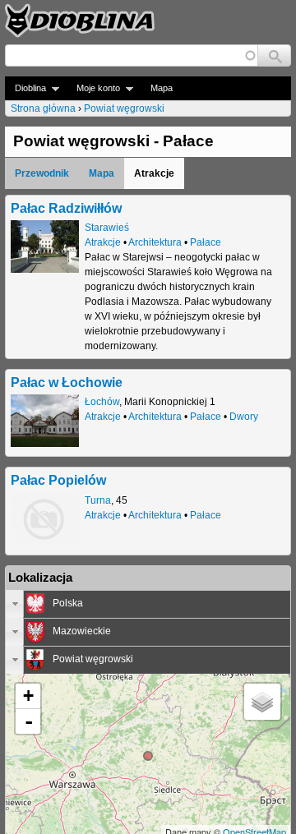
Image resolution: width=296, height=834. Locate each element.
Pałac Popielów (58, 479)
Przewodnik (42, 173)
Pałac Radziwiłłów (66, 207)
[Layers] (262, 702)
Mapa (161, 88)
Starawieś (107, 227)
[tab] (148, 604)
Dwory (243, 416)
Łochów (102, 402)
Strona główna (43, 108)
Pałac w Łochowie (67, 382)
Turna (98, 500)
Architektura (155, 242)
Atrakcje (103, 242)
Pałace (205, 242)
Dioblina (25, 88)
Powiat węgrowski (124, 108)
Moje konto (93, 88)
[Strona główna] (80, 20)
